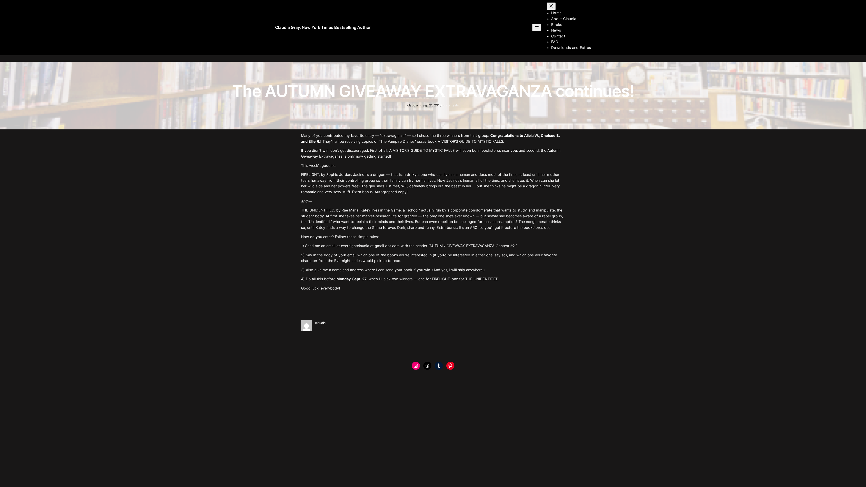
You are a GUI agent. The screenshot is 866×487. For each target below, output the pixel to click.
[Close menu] (551, 6)
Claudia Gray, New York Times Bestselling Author (323, 27)
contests (452, 105)
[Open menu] (536, 27)
